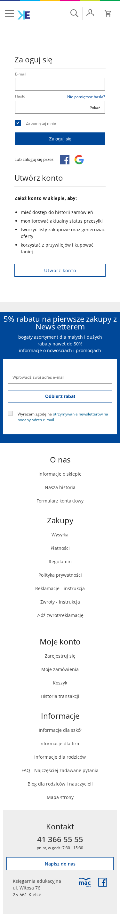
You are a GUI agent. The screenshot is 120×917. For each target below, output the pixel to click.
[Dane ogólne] (90, 12)
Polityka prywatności (60, 575)
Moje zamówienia (60, 669)
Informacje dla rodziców (60, 757)
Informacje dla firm (60, 743)
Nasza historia (60, 487)
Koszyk (60, 683)
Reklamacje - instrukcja (60, 588)
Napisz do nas (60, 864)
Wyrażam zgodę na (63, 416)
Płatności (60, 548)
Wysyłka (60, 535)
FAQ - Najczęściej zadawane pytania (60, 770)
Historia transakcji (60, 696)
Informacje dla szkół (60, 730)
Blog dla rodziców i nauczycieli (60, 784)
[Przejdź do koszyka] (108, 13)
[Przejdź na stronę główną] (23, 15)
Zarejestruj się (60, 656)
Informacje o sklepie (60, 474)
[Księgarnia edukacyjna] (85, 882)
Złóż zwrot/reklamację (60, 615)
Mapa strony (60, 797)
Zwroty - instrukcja (60, 602)
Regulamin (60, 561)
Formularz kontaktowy (60, 501)
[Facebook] (102, 882)
